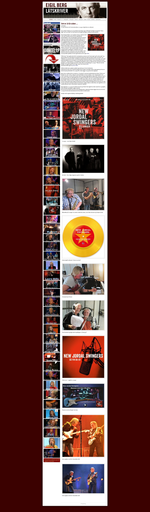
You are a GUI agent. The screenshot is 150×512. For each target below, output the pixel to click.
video (88, 53)
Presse (55, 19)
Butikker (93, 19)
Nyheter (51, 19)
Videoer (76, 19)
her (87, 64)
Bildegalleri (66, 19)
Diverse (88, 19)
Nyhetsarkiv (98, 19)
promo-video (75, 65)
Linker (85, 19)
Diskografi (71, 19)
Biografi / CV (60, 19)
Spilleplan (81, 19)
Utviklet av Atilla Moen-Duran (75, 509)
